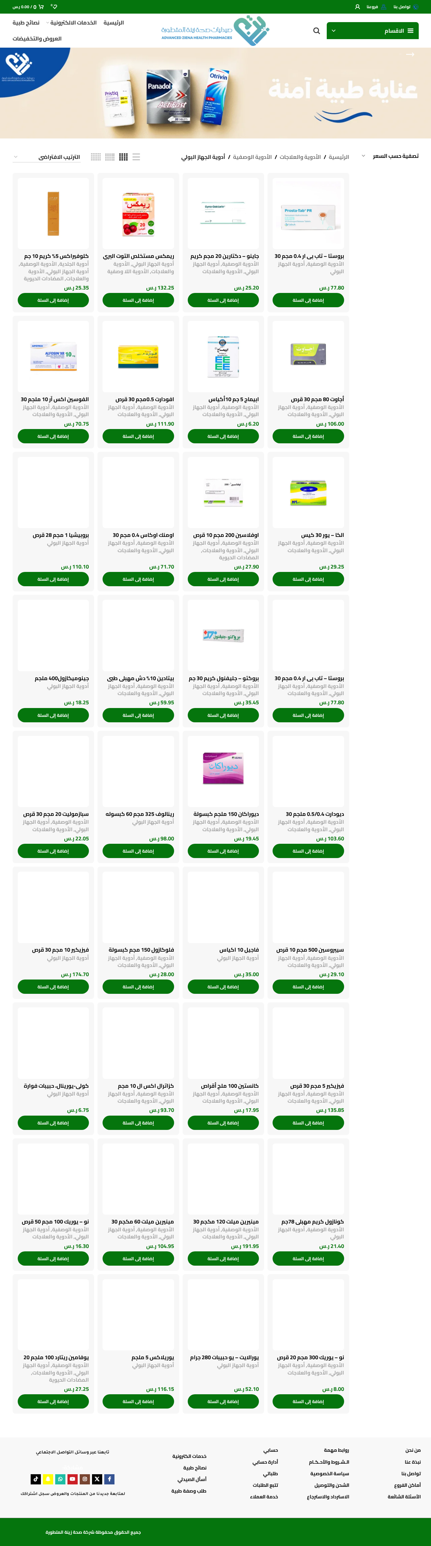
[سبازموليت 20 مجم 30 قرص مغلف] (53, 771)
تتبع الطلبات (265, 1485)
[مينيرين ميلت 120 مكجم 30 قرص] (223, 1179)
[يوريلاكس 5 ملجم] (138, 1315)
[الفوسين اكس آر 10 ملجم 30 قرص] (53, 356)
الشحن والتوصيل (331, 1485)
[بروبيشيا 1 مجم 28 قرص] (53, 492)
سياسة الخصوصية (329, 1473)
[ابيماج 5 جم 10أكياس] (223, 356)
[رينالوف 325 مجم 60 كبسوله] (138, 771)
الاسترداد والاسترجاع (328, 1496)
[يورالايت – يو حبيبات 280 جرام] (223, 1315)
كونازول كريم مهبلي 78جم (312, 1221)
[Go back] (410, 54)
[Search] (316, 30)
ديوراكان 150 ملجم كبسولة (226, 814)
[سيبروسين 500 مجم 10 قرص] (308, 907)
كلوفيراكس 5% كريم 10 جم (56, 256)
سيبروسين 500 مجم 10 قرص (310, 949)
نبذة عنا (413, 1462)
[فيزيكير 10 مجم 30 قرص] (53, 907)
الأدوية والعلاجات (300, 157)
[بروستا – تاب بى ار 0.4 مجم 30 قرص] (308, 213)
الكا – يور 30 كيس (322, 535)
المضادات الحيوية (44, 278)
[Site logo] (215, 30)
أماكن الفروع (407, 1485)
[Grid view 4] (123, 157)
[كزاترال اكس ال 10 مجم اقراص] (138, 1043)
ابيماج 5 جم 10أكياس (234, 399)
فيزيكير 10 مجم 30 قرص (60, 949)
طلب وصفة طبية (188, 1490)
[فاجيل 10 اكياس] (223, 907)
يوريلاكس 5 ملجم (153, 1357)
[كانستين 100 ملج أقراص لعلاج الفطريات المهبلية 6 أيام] (223, 1043)
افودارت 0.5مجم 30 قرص (145, 399)
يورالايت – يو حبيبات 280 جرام (224, 1357)
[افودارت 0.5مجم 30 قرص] (138, 356)
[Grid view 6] (96, 157)
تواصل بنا (411, 1473)
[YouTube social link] (72, 1479)
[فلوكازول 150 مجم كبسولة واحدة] (138, 907)
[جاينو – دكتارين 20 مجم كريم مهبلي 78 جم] (223, 213)
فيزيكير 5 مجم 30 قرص (317, 1086)
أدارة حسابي (265, 1462)
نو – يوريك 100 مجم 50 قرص (55, 1221)
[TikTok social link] (36, 1479)
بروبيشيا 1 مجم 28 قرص (61, 535)
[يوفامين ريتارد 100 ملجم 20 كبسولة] (53, 1315)
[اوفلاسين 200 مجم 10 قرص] (223, 492)
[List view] (136, 157)
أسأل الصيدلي (192, 1479)
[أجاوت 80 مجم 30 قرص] (308, 356)
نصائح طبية (194, 1467)
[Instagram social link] (85, 1479)
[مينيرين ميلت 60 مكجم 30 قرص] (138, 1179)
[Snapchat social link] (48, 1479)
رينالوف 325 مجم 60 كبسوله (140, 814)
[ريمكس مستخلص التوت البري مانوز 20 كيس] (138, 213)
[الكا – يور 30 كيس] (308, 492)
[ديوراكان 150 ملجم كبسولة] (223, 771)
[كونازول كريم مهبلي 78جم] (308, 1179)
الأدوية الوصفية (252, 157)
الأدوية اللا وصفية (128, 271)
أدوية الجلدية (74, 264)
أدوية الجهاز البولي (153, 264)
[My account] (357, 7)
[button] (308, 300)
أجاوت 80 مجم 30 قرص (317, 399)
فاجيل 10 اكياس (239, 949)
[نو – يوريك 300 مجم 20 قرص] (308, 1315)
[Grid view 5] (109, 157)
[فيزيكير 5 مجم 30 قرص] (308, 1043)
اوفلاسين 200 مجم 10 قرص (226, 535)
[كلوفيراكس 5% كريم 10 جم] (53, 213)
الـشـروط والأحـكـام (329, 1462)
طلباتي (270, 1473)
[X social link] (97, 1479)
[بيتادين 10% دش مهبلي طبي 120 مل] (138, 635)
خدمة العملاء (264, 1496)
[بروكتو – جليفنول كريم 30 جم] (223, 635)
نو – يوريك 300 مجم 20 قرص (310, 1357)
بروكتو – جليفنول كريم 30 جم (224, 678)
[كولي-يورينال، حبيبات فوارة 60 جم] (53, 1043)
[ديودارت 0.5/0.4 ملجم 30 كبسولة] (308, 771)
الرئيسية (339, 157)
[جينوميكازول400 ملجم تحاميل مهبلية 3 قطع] (53, 635)
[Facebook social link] (109, 1479)
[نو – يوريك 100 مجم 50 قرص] (53, 1179)
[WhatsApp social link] (60, 1479)
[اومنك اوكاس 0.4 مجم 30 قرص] (138, 492)
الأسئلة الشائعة (404, 1496)
